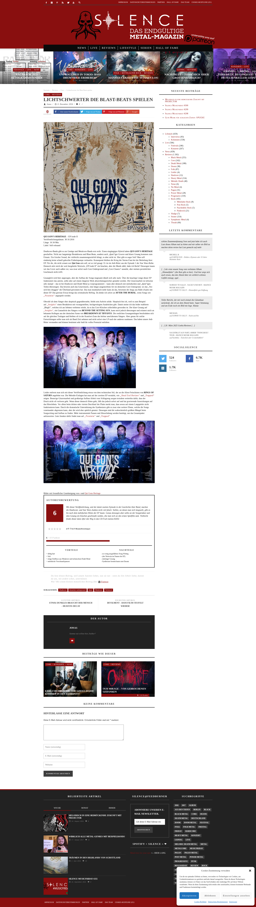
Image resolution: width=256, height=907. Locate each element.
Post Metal (180, 857)
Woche (57, 808)
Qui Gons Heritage (92, 493)
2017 (183, 805)
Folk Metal (189, 827)
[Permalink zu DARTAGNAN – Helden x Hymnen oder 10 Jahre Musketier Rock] (164, 256)
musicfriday (196, 848)
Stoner (173, 217)
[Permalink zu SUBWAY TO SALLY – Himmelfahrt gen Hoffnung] (164, 287)
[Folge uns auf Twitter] (163, 358)
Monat (84, 808)
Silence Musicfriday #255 (83, 879)
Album (192, 805)
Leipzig (178, 840)
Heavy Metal (176, 178)
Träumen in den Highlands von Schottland (94, 858)
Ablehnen (210, 895)
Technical (108, 590)
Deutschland (198, 818)
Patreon (104, 582)
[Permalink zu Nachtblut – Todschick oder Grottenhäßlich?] (164, 334)
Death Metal (176, 163)
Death (203, 814)
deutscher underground (77, 590)
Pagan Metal (191, 853)
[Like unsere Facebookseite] (189, 358)
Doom (173, 166)
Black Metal (176, 157)
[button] (250, 870)
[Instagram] (52, 2)
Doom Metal (190, 823)
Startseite (47, 90)
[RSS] (62, 2)
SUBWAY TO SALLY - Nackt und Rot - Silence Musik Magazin (190, 286)
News (37, 70)
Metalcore (98, 590)
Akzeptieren (189, 895)
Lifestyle (168, 134)
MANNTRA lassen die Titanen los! (133, 77)
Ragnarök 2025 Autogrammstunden (26, 76)
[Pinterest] (57, 2)
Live (29, 70)
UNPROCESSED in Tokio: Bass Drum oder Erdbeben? (80, 76)
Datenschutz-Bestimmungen (218, 902)
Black (207, 810)
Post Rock (181, 205)
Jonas (49, 104)
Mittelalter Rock (131, 73)
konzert (195, 835)
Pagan (173, 190)
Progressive (176, 196)
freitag (203, 827)
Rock (173, 199)
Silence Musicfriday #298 (176, 113)
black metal (181, 814)
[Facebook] (46, 2)
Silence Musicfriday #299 (176, 109)
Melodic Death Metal (186, 844)
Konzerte (80, 70)
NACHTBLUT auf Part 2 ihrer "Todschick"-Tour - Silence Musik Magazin (189, 334)
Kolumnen (175, 140)
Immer (112, 808)
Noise (173, 184)
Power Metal (176, 193)
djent (90, 590)
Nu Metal (175, 187)
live (188, 840)
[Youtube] (73, 2)
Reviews (148, 73)
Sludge (174, 214)
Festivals (19, 70)
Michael (173, 313)
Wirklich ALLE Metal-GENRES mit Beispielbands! (97, 836)
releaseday (181, 866)
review (194, 866)
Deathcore (62, 590)
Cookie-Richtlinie (200, 902)
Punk (193, 861)
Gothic (181, 70)
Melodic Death (177, 181)
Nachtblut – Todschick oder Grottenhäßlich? (186, 76)
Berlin (196, 810)
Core (70, 70)
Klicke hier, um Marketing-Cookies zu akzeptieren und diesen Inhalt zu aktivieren (99, 453)
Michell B (174, 255)
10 (86, 861)
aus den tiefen (182, 810)
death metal (181, 818)
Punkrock (181, 211)
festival (204, 823)
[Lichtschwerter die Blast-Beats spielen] (99, 177)
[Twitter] (68, 2)
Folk (116, 73)
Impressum (233, 902)
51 (88, 840)
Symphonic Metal (178, 219)
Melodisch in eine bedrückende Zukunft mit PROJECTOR (184, 100)
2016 (176, 805)
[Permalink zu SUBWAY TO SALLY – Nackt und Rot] (164, 315)
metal (204, 844)
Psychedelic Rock (184, 208)
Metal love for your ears (140, 853)
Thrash (174, 222)
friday (178, 831)
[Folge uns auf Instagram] (163, 368)
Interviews (175, 137)
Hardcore (175, 175)
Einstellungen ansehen (236, 895)
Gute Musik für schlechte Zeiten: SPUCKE (185, 117)
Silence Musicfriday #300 (176, 105)
